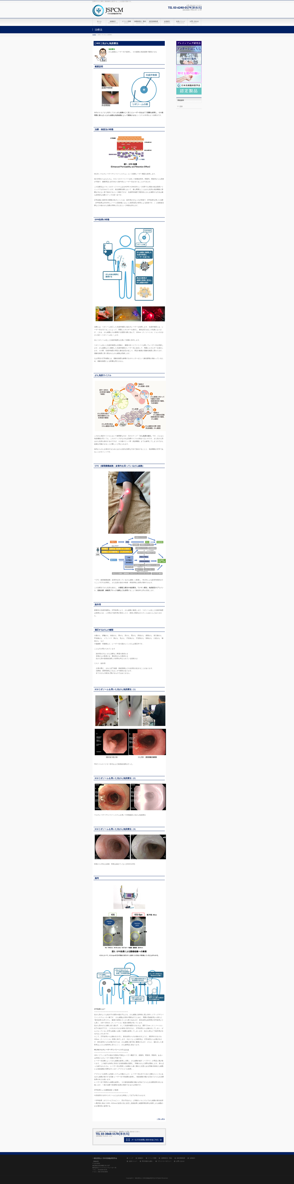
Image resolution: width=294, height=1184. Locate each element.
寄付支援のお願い (147, 1161)
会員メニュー (133, 1161)
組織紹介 (140, 1158)
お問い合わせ (180, 1161)
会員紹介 (192, 1158)
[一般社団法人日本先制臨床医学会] (107, 13)
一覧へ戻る (161, 1119)
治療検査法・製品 (166, 1158)
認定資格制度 (181, 1158)
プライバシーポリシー (164, 1161)
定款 (181, 106)
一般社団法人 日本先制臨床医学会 (144, 1178)
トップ (131, 1158)
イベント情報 (152, 1158)
